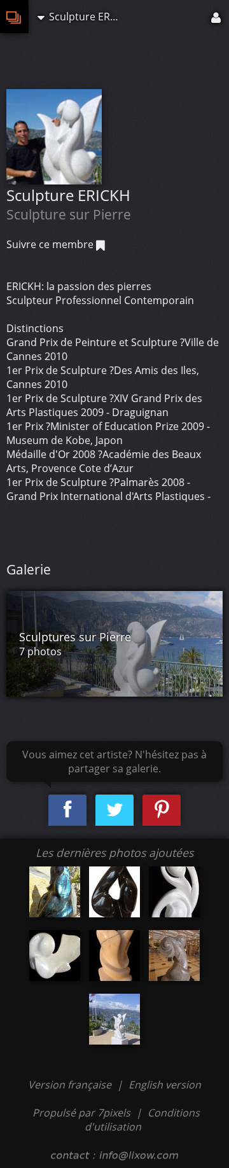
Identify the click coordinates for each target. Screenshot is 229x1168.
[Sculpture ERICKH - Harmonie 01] (174, 891)
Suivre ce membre (51, 244)
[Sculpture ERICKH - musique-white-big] (114, 891)
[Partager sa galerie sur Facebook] (67, 810)
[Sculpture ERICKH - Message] (114, 1019)
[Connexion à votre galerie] (217, 16)
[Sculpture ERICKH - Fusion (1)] (54, 891)
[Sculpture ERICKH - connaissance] (114, 955)
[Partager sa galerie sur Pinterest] (161, 810)
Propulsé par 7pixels (81, 1113)
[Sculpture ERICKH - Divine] (54, 955)
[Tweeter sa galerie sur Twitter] (114, 810)
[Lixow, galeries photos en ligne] (14, 16)
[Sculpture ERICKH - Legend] (174, 955)
